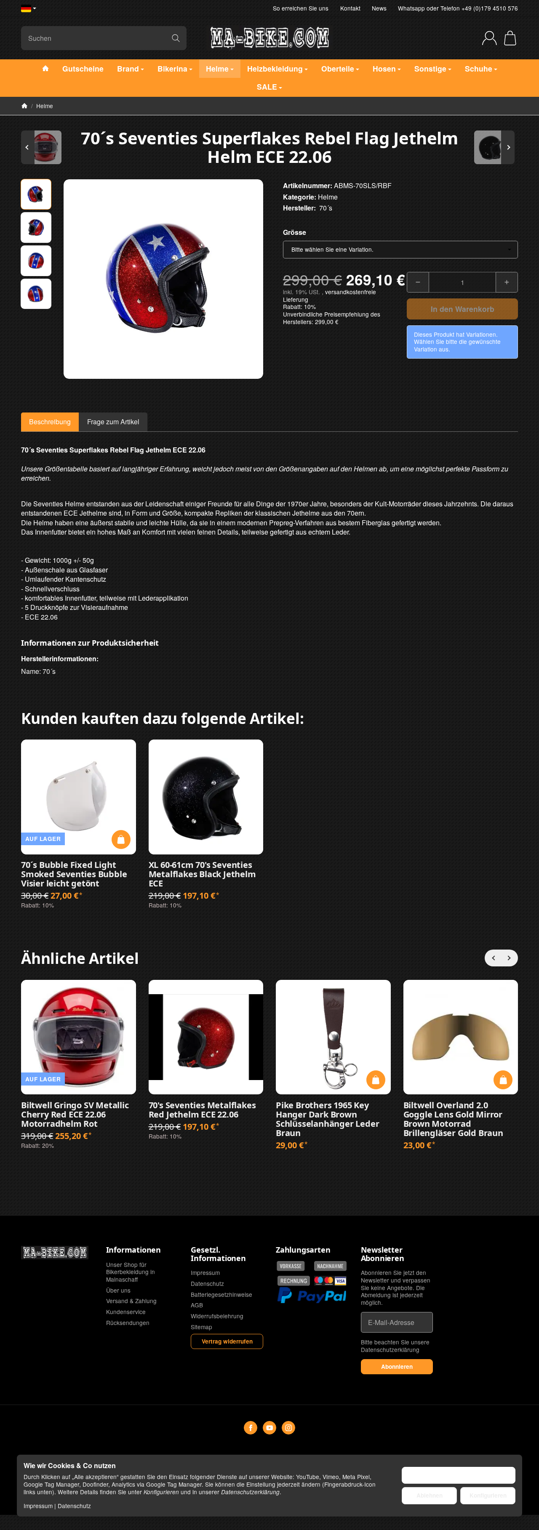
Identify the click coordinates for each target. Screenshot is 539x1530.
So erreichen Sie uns (300, 8)
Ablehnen (429, 1495)
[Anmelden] (489, 38)
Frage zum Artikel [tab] (113, 421)
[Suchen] (176, 38)
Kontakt (350, 8)
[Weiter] (509, 958)
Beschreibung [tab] (50, 421)
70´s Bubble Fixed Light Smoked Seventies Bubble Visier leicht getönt (74, 874)
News (379, 8)
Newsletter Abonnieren (382, 1254)
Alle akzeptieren (458, 1475)
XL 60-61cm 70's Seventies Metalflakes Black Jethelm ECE (202, 874)
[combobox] (400, 249)
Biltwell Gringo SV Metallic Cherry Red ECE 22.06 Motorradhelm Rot (75, 1114)
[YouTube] (269, 1427)
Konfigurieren (488, 1495)
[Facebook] (250, 1427)
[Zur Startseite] (269, 38)
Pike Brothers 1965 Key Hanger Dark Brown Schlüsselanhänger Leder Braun (327, 1119)
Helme (328, 197)
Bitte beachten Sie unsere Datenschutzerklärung (395, 1346)
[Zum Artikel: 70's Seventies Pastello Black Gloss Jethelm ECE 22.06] (492, 147)
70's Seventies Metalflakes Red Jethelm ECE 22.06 (202, 1110)
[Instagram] (288, 1427)
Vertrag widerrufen (227, 1341)
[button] (36, 194)
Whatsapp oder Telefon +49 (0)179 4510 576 (458, 8)
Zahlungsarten (303, 1250)
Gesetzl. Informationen (218, 1254)
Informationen (133, 1250)
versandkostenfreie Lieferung (329, 295)
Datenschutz (74, 1505)
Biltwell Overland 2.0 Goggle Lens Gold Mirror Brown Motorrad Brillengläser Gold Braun (453, 1119)
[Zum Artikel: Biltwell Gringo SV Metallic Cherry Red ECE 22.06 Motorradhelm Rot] (46, 147)
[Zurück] (493, 958)
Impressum (38, 1505)
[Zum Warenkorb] (510, 38)
